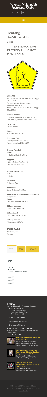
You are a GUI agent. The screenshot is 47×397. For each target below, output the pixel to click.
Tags (21, 249)
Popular (32, 249)
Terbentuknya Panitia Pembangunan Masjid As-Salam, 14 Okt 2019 (27, 364)
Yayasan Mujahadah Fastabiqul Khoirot (23, 5)
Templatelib (23, 391)
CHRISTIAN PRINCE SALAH (18, 271)
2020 (10, 280)
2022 (10, 277)
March (12, 269)
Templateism (34, 388)
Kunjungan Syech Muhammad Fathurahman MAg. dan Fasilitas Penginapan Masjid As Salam (28, 352)
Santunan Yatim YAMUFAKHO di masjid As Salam (28, 338)
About (11, 248)
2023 (10, 267)
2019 (10, 283)
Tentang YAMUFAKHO (18, 35)
